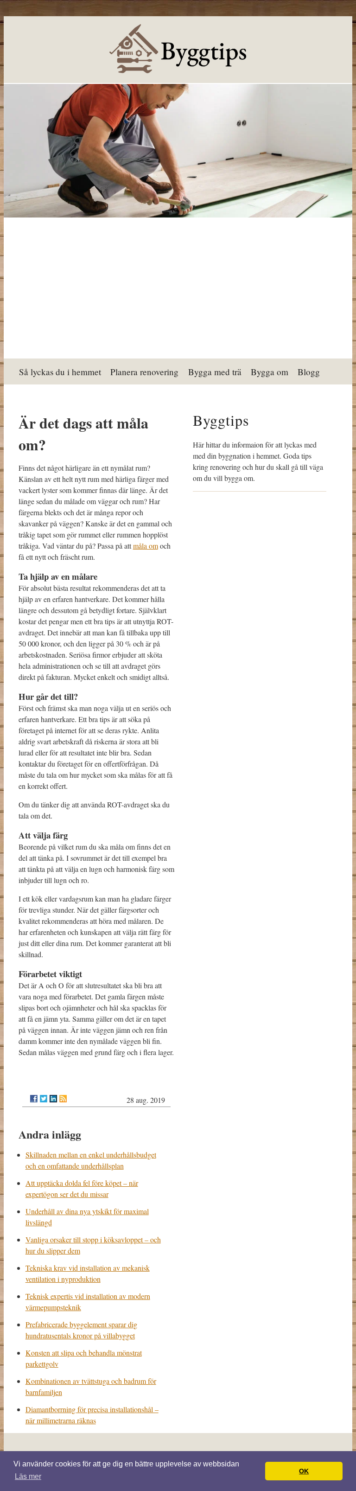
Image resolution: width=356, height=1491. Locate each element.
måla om (145, 545)
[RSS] (63, 1098)
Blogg (309, 372)
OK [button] (304, 1471)
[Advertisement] (178, 289)
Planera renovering (144, 372)
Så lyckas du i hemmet (60, 372)
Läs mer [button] (28, 1476)
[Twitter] (43, 1098)
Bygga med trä (215, 372)
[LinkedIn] (53, 1098)
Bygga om (269, 372)
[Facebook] (34, 1098)
